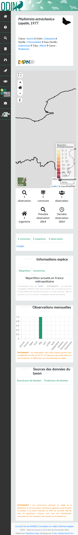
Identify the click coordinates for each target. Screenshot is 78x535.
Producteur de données (56, 381)
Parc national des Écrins (63, 533)
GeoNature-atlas (32, 533)
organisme (39, 239)
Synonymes (39, 271)
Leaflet (54, 186)
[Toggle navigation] (8, 12)
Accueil (18, 526)
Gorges (20, 246)
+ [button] (20, 82)
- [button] (20, 93)
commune (24, 239)
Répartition (24, 271)
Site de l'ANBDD (30, 526)
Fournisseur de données (29, 381)
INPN (41, 286)
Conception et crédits (48, 526)
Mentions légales (66, 526)
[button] (20, 87)
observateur (56, 239)
